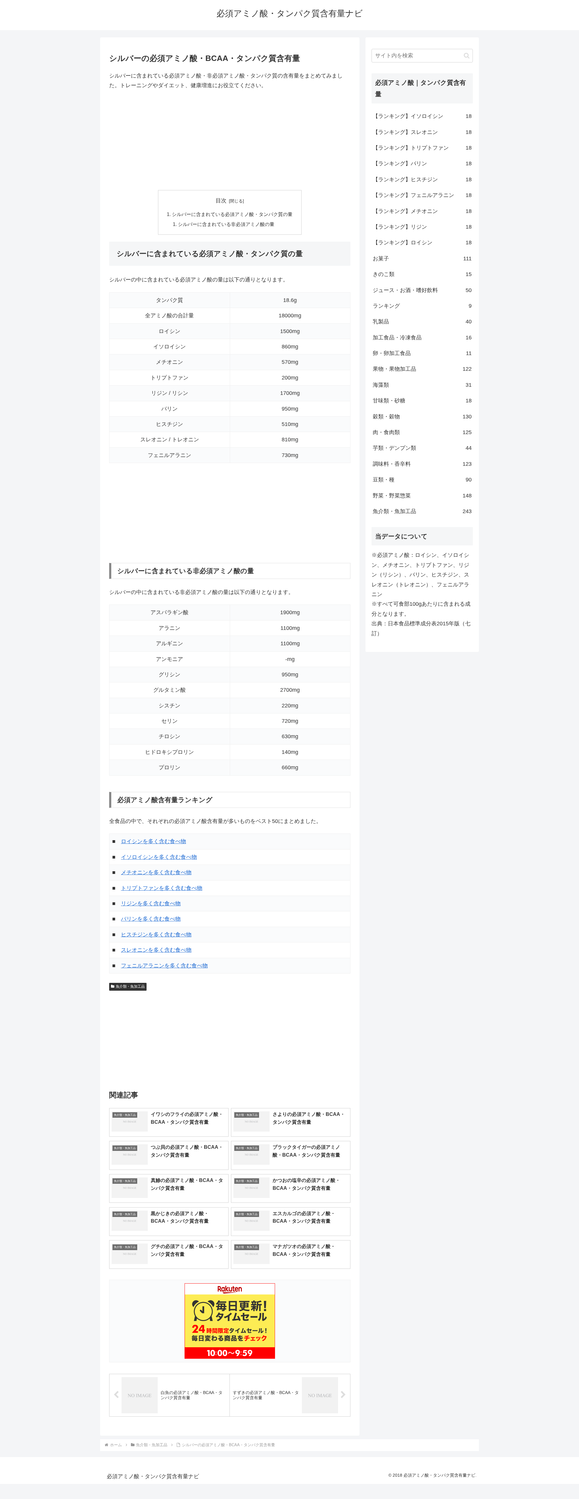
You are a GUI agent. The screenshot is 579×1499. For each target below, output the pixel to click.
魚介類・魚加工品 (130, 986)
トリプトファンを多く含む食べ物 (161, 888)
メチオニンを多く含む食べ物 (156, 872)
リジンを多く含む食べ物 (151, 903)
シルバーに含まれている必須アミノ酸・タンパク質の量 (232, 214)
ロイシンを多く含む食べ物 (153, 841)
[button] (466, 55)
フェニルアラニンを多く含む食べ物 (164, 966)
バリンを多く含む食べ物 (151, 919)
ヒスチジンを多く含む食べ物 (156, 935)
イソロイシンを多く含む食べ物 (159, 857)
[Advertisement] (229, 140)
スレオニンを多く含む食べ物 (156, 950)
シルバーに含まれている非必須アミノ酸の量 (226, 224)
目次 (221, 201)
